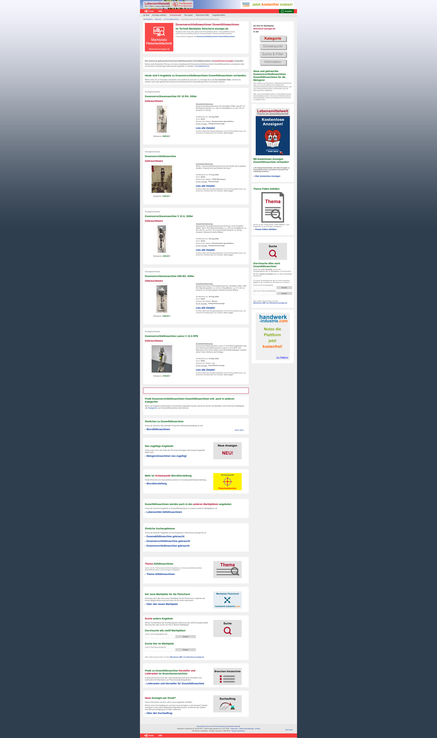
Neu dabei (188, 15)
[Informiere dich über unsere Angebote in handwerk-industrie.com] (267, 4)
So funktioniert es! (202, 66)
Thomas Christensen (238, 731)
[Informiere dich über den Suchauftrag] (227, 702)
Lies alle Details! (205, 128)
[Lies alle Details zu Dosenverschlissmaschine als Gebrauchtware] (161, 359)
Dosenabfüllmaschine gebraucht (165, 536)
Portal (150, 11)
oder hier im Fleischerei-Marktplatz (264, 291)
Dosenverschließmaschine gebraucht (168, 541)
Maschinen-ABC (202, 15)
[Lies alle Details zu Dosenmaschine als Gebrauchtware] (161, 179)
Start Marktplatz (148, 19)
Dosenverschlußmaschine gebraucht (167, 545)
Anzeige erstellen (159, 15)
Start (147, 15)
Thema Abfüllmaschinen (160, 574)
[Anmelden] (286, 11)
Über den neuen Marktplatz (162, 604)
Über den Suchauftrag (159, 713)
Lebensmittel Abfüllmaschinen (164, 512)
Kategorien (158, 19)
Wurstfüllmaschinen (158, 429)
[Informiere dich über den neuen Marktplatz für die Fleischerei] (227, 599)
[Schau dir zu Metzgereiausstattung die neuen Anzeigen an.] (227, 449)
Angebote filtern (218, 15)
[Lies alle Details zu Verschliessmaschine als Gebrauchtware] (162, 119)
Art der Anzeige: (201, 124)
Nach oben (239, 430)
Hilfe (160, 11)
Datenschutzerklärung (246, 728)
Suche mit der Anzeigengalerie (263, 285)
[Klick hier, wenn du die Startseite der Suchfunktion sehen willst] (273, 250)
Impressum (234, 728)
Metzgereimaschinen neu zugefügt (166, 456)
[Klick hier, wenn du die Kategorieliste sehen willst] (273, 50)
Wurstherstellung (156, 483)
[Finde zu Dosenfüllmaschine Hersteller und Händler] (227, 675)
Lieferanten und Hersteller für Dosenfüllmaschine (175, 683)
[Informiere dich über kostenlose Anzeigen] (273, 132)
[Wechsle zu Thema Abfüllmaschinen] (227, 568)
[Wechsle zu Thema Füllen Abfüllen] (272, 207)
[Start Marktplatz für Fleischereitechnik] (168, 4)
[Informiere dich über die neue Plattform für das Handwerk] (273, 336)
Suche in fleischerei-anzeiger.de (155, 647)
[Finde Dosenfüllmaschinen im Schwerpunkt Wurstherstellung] (227, 482)
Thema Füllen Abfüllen (266, 229)
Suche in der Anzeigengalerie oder (156, 634)
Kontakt (257, 728)
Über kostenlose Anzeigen (267, 176)
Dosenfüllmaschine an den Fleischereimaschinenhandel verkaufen (218, 726)
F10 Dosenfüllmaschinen (171, 19)
